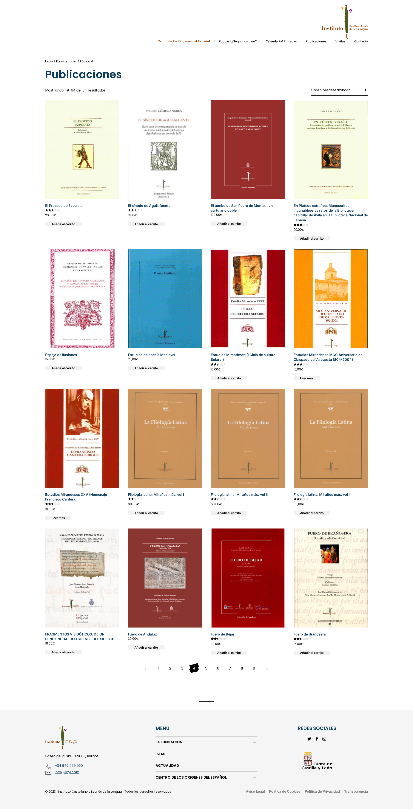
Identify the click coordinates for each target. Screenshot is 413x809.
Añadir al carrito (63, 224)
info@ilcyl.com (67, 772)
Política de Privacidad (322, 791)
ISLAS (160, 754)
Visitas (340, 41)
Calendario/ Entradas (281, 41)
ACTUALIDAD (167, 765)
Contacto (361, 41)
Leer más (306, 378)
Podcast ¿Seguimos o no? (238, 41)
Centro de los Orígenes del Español (184, 41)
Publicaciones (316, 41)
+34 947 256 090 (69, 765)
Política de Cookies (285, 791)
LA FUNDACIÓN (169, 742)
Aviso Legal (255, 791)
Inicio (49, 61)
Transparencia (356, 791)
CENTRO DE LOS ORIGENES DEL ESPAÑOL (191, 777)
